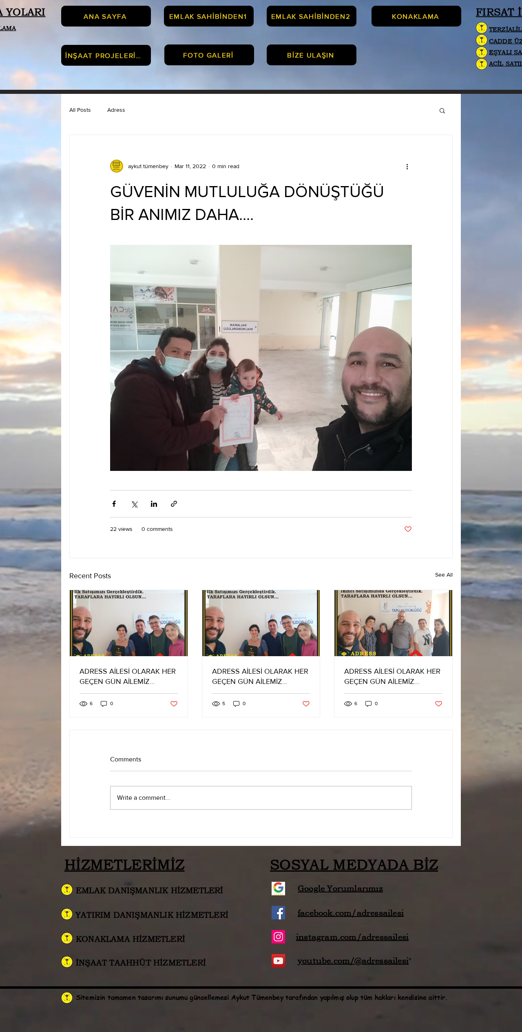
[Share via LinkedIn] (154, 504)
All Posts (80, 110)
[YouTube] (278, 961)
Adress (116, 110)
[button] (442, 110)
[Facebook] (278, 912)
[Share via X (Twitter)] (134, 504)
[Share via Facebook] (114, 504)
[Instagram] (278, 936)
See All (444, 574)
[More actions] (407, 166)
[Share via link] (174, 504)
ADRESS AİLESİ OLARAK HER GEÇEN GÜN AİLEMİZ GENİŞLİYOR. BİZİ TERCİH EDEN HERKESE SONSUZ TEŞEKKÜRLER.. (128, 676)
